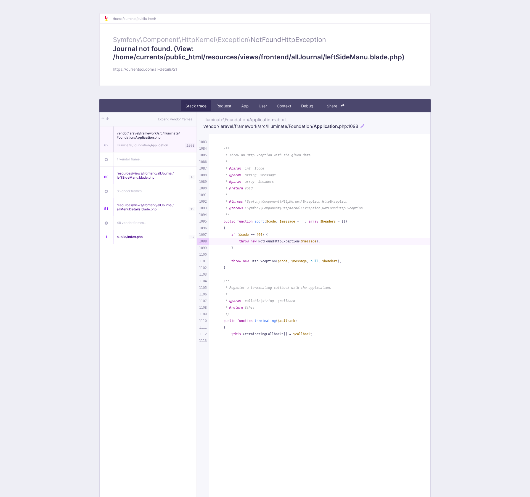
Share (332, 106)
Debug (307, 106)
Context (284, 106)
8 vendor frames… (130, 191)
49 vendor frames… (132, 223)
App (245, 106)
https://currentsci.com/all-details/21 (145, 69)
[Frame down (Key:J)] (107, 119)
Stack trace (196, 106)
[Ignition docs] (108, 18)
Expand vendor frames (175, 119)
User (263, 106)
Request (223, 106)
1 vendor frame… (129, 159)
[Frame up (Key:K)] (103, 119)
